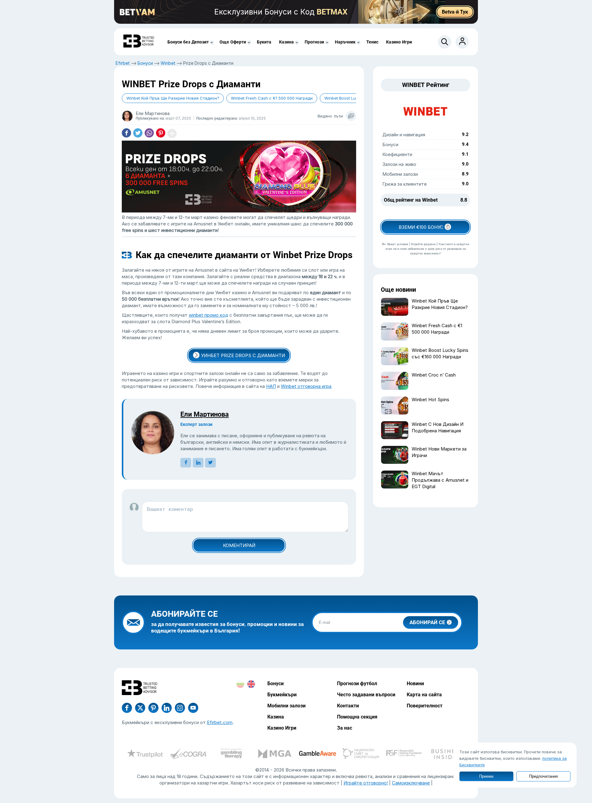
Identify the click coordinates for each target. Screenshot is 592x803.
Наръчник (345, 41)
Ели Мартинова (204, 414)
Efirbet (123, 63)
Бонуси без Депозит (188, 41)
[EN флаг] (251, 684)
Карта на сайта (424, 695)
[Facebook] (127, 708)
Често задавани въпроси (366, 695)
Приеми (486, 776)
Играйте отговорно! (365, 783)
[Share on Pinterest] (160, 133)
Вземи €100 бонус (422, 227)
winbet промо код (208, 315)
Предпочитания (543, 776)
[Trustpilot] (144, 754)
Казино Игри (399, 41)
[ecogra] (188, 754)
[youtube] (180, 708)
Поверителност (424, 706)
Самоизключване (411, 783)
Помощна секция (357, 717)
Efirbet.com (219, 722)
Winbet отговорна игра (306, 386)
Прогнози (314, 41)
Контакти (348, 706)
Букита (264, 41)
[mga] (274, 754)
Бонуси (145, 63)
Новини (415, 683)
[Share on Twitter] (137, 133)
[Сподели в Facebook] (126, 133)
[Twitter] (140, 708)
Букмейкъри (282, 695)
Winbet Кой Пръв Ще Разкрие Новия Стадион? (172, 98)
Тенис (372, 41)
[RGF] (403, 754)
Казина (286, 41)
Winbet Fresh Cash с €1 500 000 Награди (272, 98)
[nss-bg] (360, 754)
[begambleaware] (317, 754)
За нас (344, 728)
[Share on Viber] (149, 133)
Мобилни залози (286, 706)
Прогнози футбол (357, 683)
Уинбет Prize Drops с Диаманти (243, 355)
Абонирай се (427, 622)
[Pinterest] (153, 708)
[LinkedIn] (167, 708)
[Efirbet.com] (138, 42)
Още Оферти (233, 41)
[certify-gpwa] (231, 754)
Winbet (168, 63)
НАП (271, 386)
